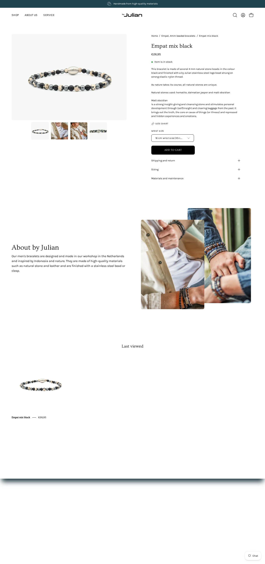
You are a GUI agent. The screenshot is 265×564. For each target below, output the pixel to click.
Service (78, 521)
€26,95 (42, 417)
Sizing (154, 169)
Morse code (131, 532)
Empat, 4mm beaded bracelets (178, 35)
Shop (77, 509)
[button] (48, 15)
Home (154, 35)
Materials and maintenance (167, 178)
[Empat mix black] (40, 131)
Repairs (128, 527)
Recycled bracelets (135, 538)
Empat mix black (21, 417)
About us (80, 515)
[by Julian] (132, 15)
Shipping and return (163, 160)
